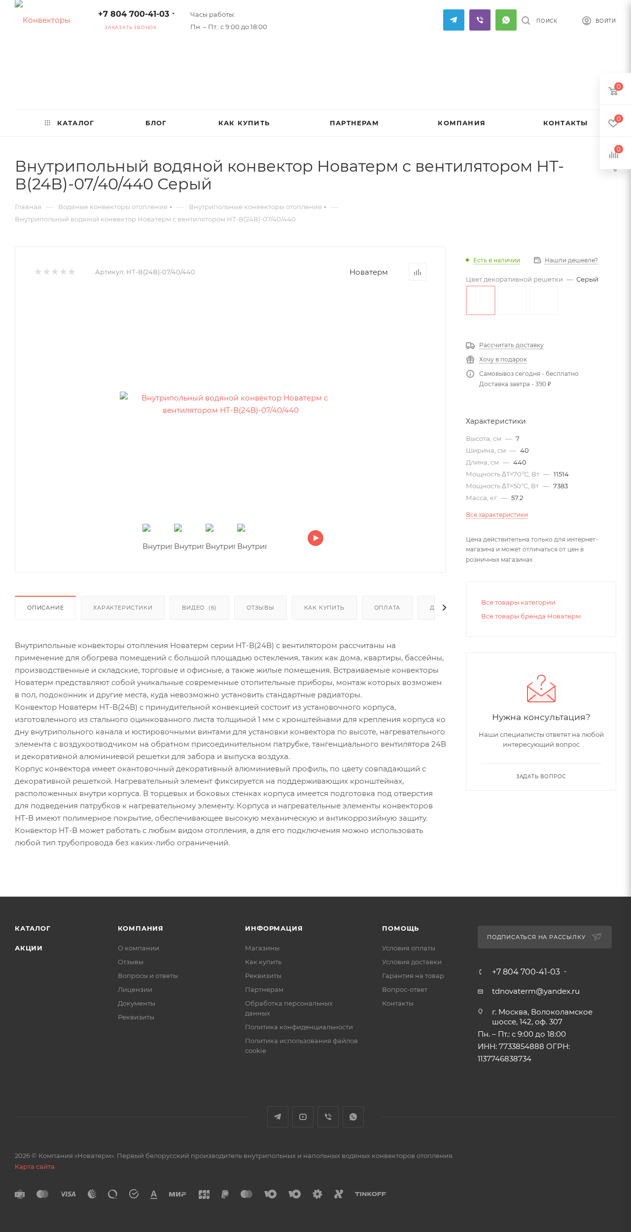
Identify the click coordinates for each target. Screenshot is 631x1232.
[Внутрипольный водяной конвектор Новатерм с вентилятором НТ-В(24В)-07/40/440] (231, 404)
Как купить (324, 607)
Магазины (262, 948)
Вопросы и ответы (148, 975)
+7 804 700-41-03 (133, 14)
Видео (199, 607)
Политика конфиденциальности (299, 1027)
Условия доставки (412, 962)
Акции (29, 948)
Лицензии (135, 989)
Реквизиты (136, 1017)
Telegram (453, 20)
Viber (480, 20)
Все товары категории (518, 602)
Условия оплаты (408, 948)
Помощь (400, 928)
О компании (138, 948)
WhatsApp (506, 20)
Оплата (387, 607)
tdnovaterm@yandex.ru (536, 991)
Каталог (33, 928)
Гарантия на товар (413, 975)
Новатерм (369, 272)
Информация (274, 928)
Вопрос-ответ (404, 989)
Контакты (398, 1003)
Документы (136, 1003)
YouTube (303, 1116)
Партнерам (264, 989)
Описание (45, 607)
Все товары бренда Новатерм (531, 616)
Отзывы (260, 607)
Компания (141, 928)
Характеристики (122, 607)
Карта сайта (35, 1166)
